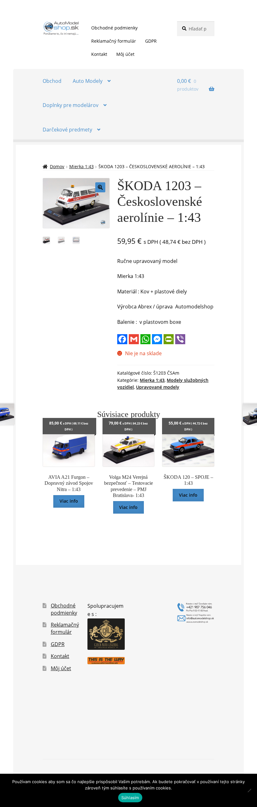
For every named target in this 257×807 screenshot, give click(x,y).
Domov (57, 166)
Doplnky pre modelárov (70, 105)
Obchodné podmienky (114, 28)
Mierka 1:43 (81, 166)
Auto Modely (87, 80)
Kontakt (99, 54)
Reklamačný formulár (113, 41)
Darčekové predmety (67, 129)
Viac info (69, 501)
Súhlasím (130, 797)
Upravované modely (157, 387)
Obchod (52, 80)
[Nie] (249, 790)
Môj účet (125, 54)
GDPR (151, 41)
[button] (100, 187)
